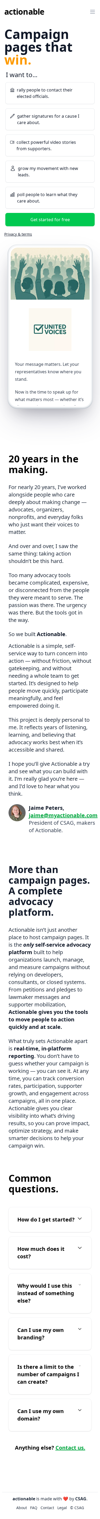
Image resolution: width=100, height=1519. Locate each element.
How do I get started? (46, 1219)
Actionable (24, 11)
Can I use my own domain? (40, 1414)
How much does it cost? (41, 1252)
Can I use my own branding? (40, 1333)
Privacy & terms (18, 234)
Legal (62, 1507)
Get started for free (50, 220)
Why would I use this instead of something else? (45, 1293)
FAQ (11, 36)
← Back (11, 78)
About (13, 24)
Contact (15, 48)
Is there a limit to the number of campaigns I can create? (48, 1374)
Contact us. (70, 1447)
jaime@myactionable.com (63, 815)
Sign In (50, 63)
